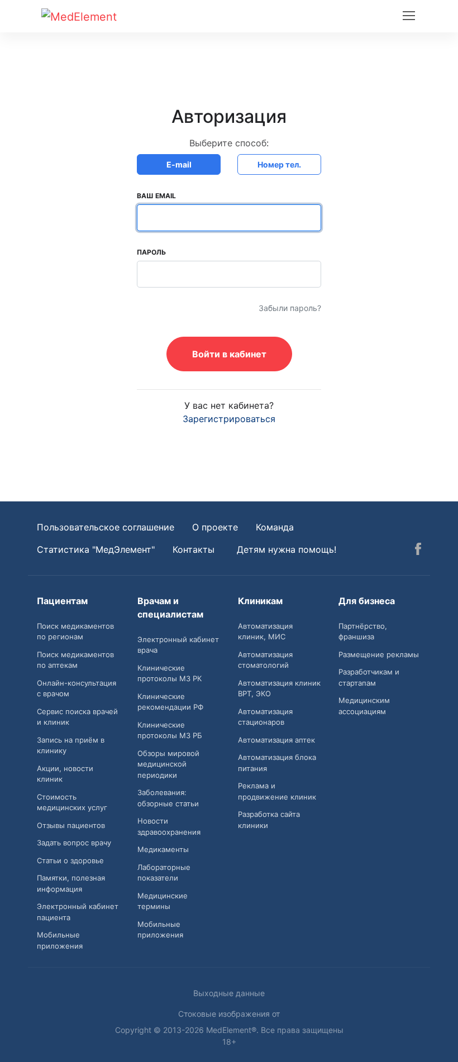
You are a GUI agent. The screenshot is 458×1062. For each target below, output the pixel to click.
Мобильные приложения (60, 940)
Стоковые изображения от (229, 1013)
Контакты (193, 549)
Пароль (151, 252)
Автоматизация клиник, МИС (265, 631)
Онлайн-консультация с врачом (76, 688)
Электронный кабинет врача (178, 645)
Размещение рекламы (378, 654)
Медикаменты (163, 849)
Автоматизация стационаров (265, 717)
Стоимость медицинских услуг (72, 802)
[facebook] (418, 550)
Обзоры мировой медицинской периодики (168, 764)
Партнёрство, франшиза (362, 631)
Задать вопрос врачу (74, 842)
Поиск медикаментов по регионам (75, 631)
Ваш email (156, 196)
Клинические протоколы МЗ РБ (169, 730)
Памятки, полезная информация (71, 883)
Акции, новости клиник (65, 774)
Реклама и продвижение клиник (277, 791)
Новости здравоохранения (169, 826)
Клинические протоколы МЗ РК (169, 673)
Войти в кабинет (229, 354)
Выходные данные (229, 993)
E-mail (179, 164)
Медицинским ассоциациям (364, 706)
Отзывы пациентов (71, 825)
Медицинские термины (162, 901)
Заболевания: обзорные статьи (168, 798)
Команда (275, 527)
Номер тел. (279, 164)
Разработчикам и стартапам (368, 677)
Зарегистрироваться (229, 418)
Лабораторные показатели (163, 873)
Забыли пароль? (290, 308)
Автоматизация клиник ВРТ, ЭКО (279, 688)
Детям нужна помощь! (286, 549)
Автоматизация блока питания (277, 763)
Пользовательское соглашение (105, 527)
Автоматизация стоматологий (265, 660)
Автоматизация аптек (276, 739)
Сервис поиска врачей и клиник (77, 717)
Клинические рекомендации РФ (170, 702)
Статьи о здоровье (70, 860)
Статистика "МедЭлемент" (96, 549)
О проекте (215, 527)
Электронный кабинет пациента (77, 912)
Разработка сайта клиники (269, 820)
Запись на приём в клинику (70, 745)
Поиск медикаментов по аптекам (75, 660)
